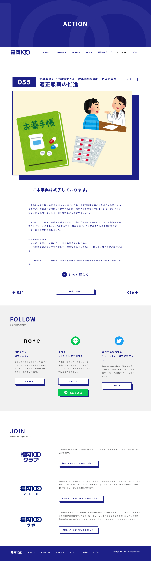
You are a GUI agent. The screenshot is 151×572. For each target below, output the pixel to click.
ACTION (76, 52)
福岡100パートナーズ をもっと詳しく (81, 498)
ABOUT (47, 52)
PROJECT (61, 52)
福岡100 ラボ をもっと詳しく (78, 529)
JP (132, 52)
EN (136, 52)
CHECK (29, 381)
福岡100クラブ (105, 52)
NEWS (89, 52)
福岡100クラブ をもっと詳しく (78, 463)
